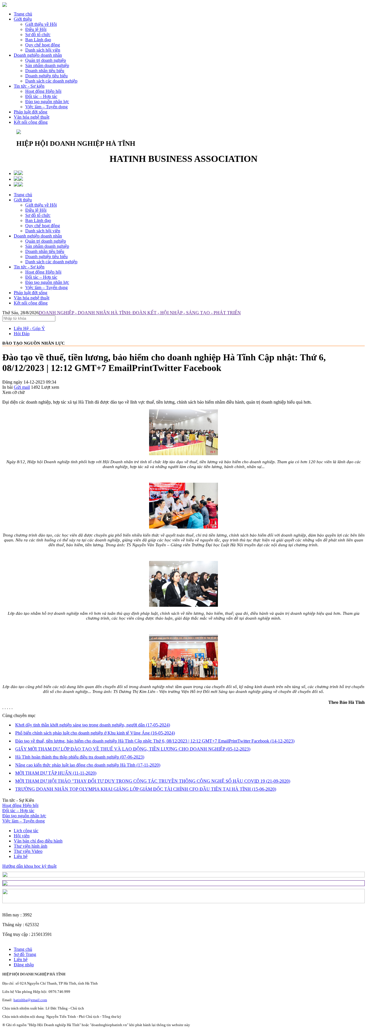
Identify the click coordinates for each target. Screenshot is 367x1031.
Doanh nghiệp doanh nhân (38, 55)
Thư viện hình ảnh (30, 846)
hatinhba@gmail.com (30, 1000)
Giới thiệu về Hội (41, 205)
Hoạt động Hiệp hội (43, 272)
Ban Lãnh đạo (38, 220)
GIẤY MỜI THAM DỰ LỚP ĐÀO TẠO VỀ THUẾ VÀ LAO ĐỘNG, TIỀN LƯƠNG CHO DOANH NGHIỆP (132, 749)
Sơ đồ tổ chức (37, 215)
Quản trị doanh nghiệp (45, 241)
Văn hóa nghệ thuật (31, 117)
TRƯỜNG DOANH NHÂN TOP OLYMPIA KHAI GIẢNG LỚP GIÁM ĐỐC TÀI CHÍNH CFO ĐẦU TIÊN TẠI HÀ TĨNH (145, 789)
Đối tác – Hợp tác (41, 277)
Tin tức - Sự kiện (29, 86)
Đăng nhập (24, 964)
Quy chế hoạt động (42, 225)
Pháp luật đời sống (30, 111)
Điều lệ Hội (35, 210)
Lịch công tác (26, 830)
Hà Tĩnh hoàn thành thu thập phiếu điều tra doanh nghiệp (79, 757)
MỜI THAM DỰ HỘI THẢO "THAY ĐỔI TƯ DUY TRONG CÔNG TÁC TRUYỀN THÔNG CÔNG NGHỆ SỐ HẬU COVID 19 (152, 781)
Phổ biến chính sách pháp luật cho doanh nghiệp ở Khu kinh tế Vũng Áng (95, 732)
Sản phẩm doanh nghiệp (47, 246)
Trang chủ (23, 13)
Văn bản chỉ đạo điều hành (38, 840)
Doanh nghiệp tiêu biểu (46, 256)
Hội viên (22, 835)
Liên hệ (21, 856)
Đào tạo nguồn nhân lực (47, 282)
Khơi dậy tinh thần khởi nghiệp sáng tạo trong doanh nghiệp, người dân (92, 724)
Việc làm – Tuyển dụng (46, 287)
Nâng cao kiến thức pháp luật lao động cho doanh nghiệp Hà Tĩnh (87, 765)
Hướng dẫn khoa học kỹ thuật (29, 866)
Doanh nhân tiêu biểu (44, 251)
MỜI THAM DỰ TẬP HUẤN (55, 773)
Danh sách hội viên (42, 230)
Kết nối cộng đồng (31, 122)
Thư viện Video (28, 851)
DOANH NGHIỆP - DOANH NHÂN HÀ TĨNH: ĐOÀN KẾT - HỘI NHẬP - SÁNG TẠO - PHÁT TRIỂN (140, 312)
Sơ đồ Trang (25, 954)
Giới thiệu (23, 19)
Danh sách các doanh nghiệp (51, 261)
